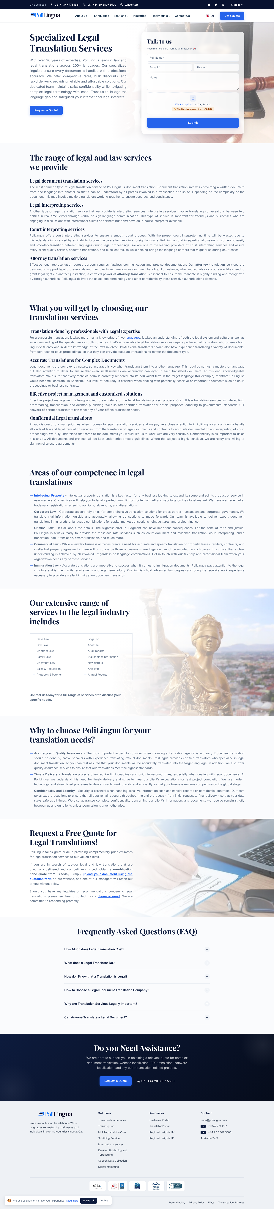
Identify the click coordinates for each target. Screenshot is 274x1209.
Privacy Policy (196, 1202)
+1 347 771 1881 (217, 1126)
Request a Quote (115, 1081)
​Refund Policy (177, 1202)
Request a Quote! (46, 110)
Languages (101, 16)
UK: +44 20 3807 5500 (157, 1081)
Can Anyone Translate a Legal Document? (95, 1017)
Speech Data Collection (112, 1160)
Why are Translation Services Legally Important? (100, 1004)
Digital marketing (108, 1166)
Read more (72, 1200)
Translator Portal (159, 1126)
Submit (193, 123)
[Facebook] (209, 4)
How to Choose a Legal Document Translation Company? (106, 990)
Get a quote (232, 15)
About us (81, 16)
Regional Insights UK (161, 1132)
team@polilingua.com (214, 1120)
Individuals (160, 16)
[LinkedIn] (223, 4)
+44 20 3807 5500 (220, 1132)
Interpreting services (110, 1144)
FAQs (211, 1202)
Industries (139, 16)
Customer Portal (159, 1120)
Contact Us (182, 16)
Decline (104, 1200)
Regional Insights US (161, 1138)
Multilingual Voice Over (112, 1132)
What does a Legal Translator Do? (89, 963)
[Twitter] (216, 4)
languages (133, 337)
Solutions (120, 16)
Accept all (88, 1200)
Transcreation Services (112, 1120)
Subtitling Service (109, 1138)
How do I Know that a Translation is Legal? (95, 976)
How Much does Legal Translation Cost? (94, 949)
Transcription (106, 1126)
